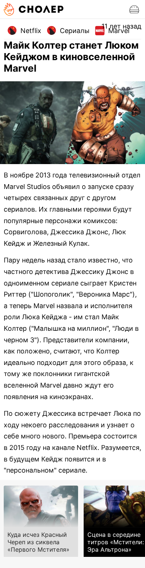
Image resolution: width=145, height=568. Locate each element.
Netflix (30, 31)
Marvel (118, 31)
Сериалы (75, 31)
